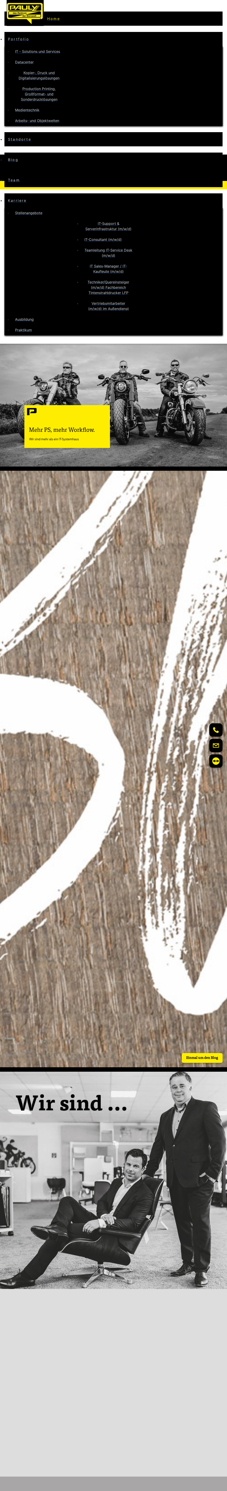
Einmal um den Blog (202, 1058)
